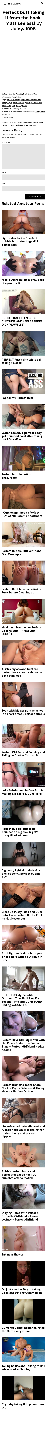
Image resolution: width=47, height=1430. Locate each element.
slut (13, 106)
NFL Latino (14, 4)
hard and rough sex (21, 103)
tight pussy (21, 106)
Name (4, 173)
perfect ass (36, 103)
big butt (25, 100)
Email (4, 184)
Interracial (6, 97)
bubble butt (35, 100)
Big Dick (23, 94)
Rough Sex (16, 97)
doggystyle (7, 103)
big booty (15, 100)
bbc (9, 100)
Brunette (32, 94)
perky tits (6, 106)
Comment (6, 142)
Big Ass (16, 94)
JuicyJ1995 (40, 111)
